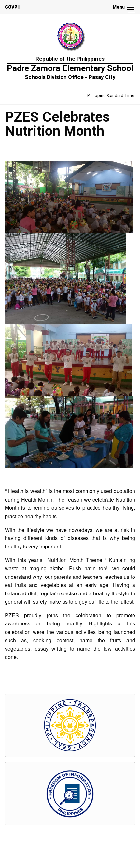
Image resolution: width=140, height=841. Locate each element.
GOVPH (13, 7)
